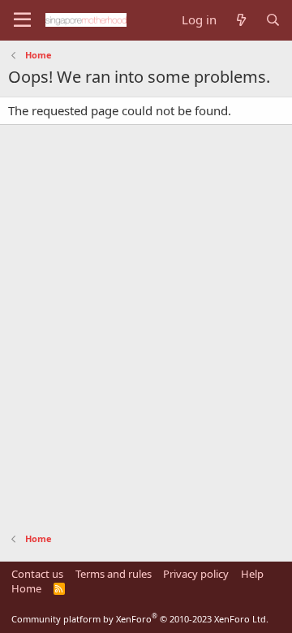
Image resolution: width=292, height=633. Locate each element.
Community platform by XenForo (139, 619)
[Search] (273, 20)
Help (252, 573)
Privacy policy (196, 573)
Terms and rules (113, 573)
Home (26, 588)
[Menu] (22, 20)
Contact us (37, 573)
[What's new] (240, 20)
